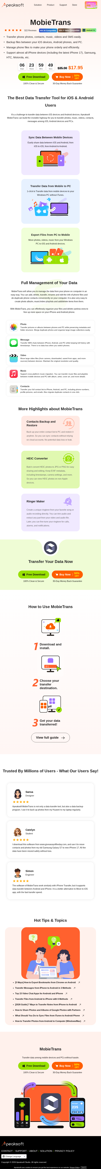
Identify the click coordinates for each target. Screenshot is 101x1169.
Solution (38, 5)
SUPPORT (21, 1151)
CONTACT (7, 1151)
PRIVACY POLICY (64, 1151)
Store (74, 5)
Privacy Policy (75, 1167)
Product (50, 5)
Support (63, 5)
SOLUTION (46, 1151)
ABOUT (33, 1151)
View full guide (47, 737)
